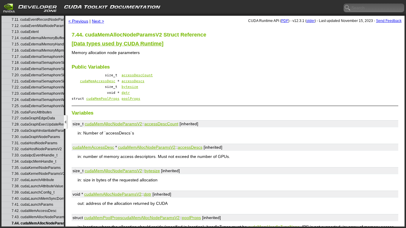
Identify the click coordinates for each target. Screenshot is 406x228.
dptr (126, 93)
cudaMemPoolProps (102, 99)
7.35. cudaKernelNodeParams (36, 168)
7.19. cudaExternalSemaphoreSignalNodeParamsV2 (37, 69)
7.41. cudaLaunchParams (32, 205)
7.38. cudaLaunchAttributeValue (37, 186)
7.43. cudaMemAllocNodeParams (37, 217)
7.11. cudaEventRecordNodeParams (37, 20)
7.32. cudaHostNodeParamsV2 (37, 149)
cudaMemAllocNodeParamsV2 (113, 123)
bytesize (130, 87)
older (310, 21)
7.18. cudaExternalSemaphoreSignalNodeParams (37, 63)
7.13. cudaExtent (25, 32)
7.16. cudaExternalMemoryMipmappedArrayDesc (37, 51)
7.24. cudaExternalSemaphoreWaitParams (37, 100)
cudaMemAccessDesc (97, 81)
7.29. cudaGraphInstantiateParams (37, 131)
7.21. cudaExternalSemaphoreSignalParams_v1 (37, 81)
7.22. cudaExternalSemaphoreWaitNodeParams (37, 87)
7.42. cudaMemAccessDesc (34, 211)
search (348, 8)
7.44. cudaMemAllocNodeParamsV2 (37, 223)
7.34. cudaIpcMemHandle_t (34, 162)
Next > (98, 21)
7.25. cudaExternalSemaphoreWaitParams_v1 (37, 106)
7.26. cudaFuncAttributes (32, 112)
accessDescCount (137, 75)
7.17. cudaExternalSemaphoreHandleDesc (37, 57)
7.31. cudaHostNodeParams (34, 143)
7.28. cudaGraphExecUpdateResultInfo (37, 124)
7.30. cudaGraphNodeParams (36, 137)
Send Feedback (389, 21)
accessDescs (133, 81)
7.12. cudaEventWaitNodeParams (37, 26)
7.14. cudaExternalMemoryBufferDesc (37, 38)
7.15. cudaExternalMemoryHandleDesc (37, 44)
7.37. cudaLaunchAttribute (33, 180)
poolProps (131, 99)
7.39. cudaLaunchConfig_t (33, 192)
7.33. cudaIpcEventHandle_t (34, 155)
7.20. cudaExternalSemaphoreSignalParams (37, 75)
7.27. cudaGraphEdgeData (33, 118)
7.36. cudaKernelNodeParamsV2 (37, 174)
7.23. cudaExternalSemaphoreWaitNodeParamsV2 (37, 94)
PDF (284, 21)
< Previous (78, 21)
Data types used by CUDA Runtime (117, 44)
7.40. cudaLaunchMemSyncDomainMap (37, 199)
